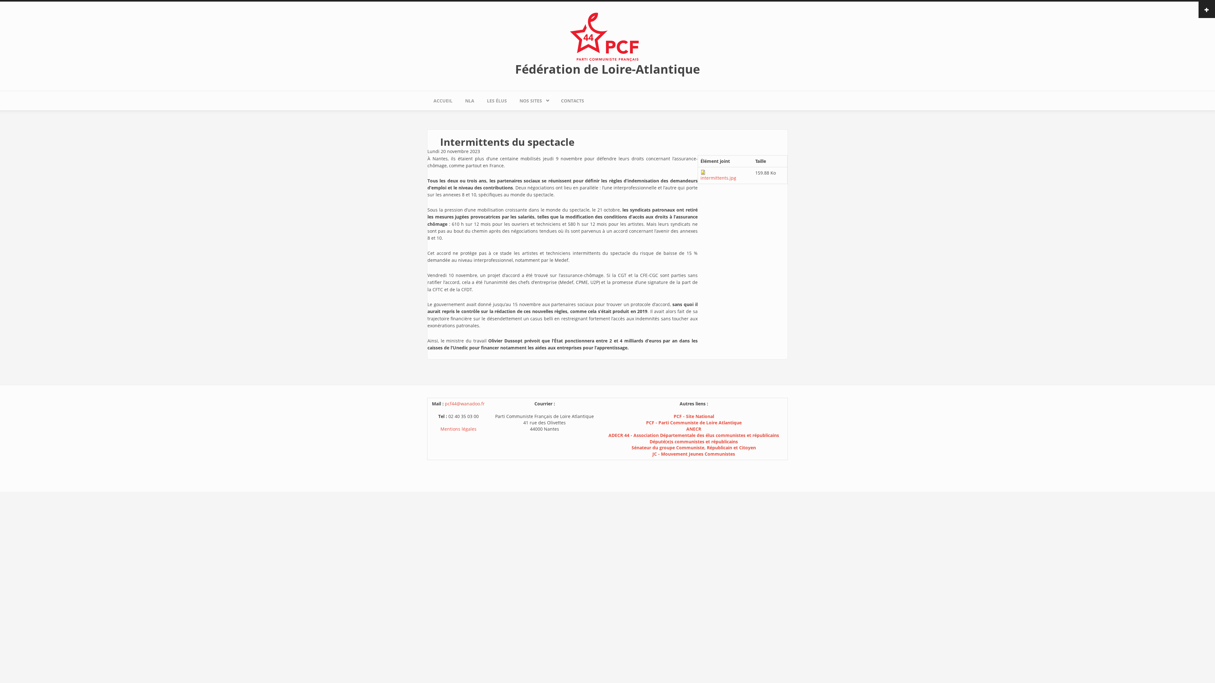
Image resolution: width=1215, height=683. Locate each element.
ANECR (693, 429)
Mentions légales (458, 429)
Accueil (442, 101)
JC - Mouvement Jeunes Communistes (693, 454)
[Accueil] (607, 37)
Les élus (497, 101)
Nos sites (527, 99)
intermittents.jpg (718, 178)
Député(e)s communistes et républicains (694, 442)
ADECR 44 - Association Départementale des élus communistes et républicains (693, 435)
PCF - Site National (694, 416)
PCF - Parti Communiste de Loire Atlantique (694, 423)
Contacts (572, 101)
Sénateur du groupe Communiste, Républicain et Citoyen (694, 448)
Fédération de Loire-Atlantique (607, 69)
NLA (469, 101)
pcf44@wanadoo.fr (465, 404)
